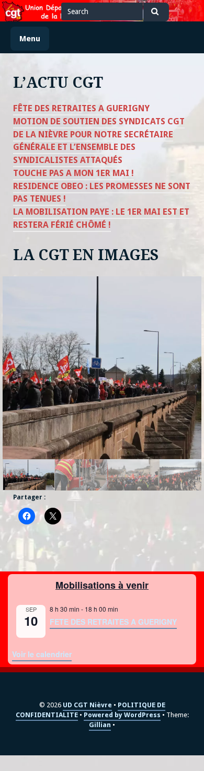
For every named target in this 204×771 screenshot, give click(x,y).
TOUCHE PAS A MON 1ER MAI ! (73, 173)
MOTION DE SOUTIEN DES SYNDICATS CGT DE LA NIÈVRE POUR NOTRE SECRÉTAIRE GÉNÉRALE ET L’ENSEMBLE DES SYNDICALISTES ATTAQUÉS (99, 140)
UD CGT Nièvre (87, 705)
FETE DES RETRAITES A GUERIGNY (113, 621)
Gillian (100, 725)
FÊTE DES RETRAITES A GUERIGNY (81, 108)
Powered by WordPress (122, 715)
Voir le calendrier (42, 654)
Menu (29, 38)
